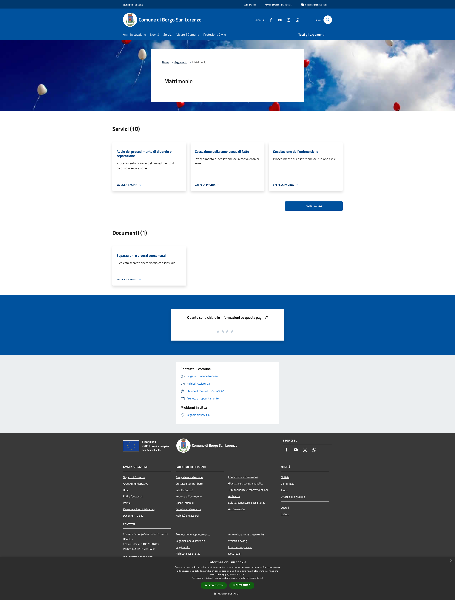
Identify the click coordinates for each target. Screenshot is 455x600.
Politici (127, 503)
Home (165, 62)
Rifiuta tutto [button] (241, 585)
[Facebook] (269, 19)
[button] (227, 593)
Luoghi (285, 507)
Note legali (234, 553)
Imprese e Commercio (189, 496)
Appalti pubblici (185, 503)
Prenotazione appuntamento (193, 534)
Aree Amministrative (135, 483)
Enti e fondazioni (133, 496)
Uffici (126, 490)
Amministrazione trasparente (246, 534)
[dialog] (227, 578)
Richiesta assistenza (188, 553)
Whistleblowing (237, 541)
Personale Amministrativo (138, 509)
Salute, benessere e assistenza (246, 502)
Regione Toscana (133, 4)
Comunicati (288, 483)
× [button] (451, 560)
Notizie (285, 477)
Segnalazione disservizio (190, 541)
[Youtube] (278, 19)
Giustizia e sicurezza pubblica (245, 483)
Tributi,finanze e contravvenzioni (248, 490)
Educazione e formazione (243, 477)
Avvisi (284, 490)
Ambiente (234, 496)
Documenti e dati (133, 515)
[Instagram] (287, 19)
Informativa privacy (240, 547)
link (261, 577)
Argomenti (180, 62)
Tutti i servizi (314, 206)
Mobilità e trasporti (187, 515)
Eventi (285, 514)
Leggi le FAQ (183, 547)
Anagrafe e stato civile (189, 477)
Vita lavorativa (184, 490)
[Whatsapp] (296, 19)
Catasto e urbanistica (188, 509)
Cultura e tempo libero (189, 483)
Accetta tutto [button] (214, 585)
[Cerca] (327, 19)
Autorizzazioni (236, 509)
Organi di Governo (134, 477)
